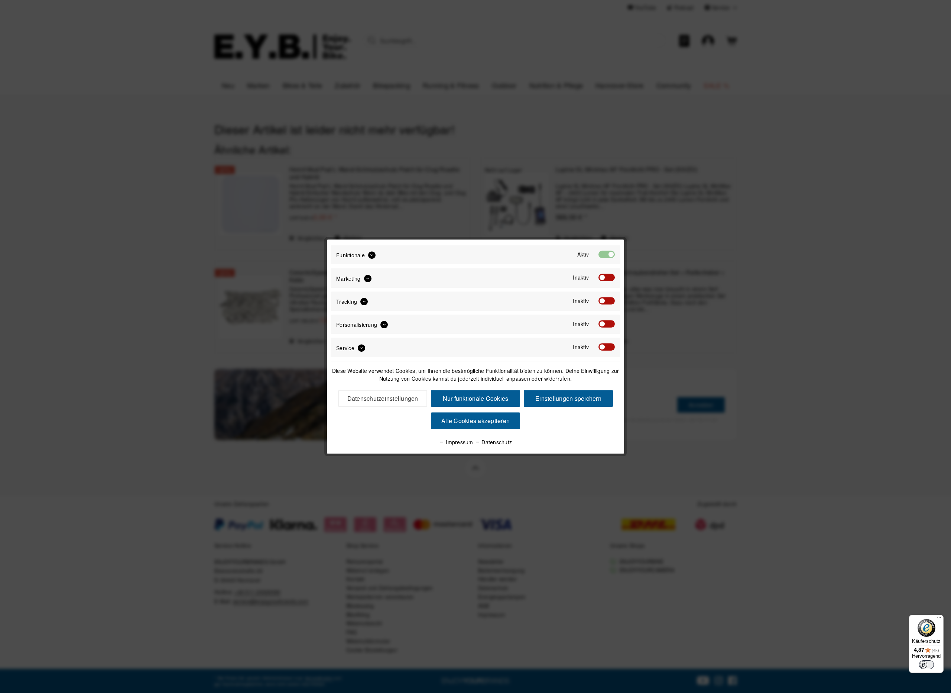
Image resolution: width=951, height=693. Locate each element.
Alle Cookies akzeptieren (475, 420)
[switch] (926, 664)
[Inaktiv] (606, 277)
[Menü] (939, 619)
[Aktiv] (606, 254)
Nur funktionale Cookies (476, 398)
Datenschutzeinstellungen (382, 398)
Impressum (458, 442)
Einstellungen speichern (568, 398)
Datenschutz (496, 442)
